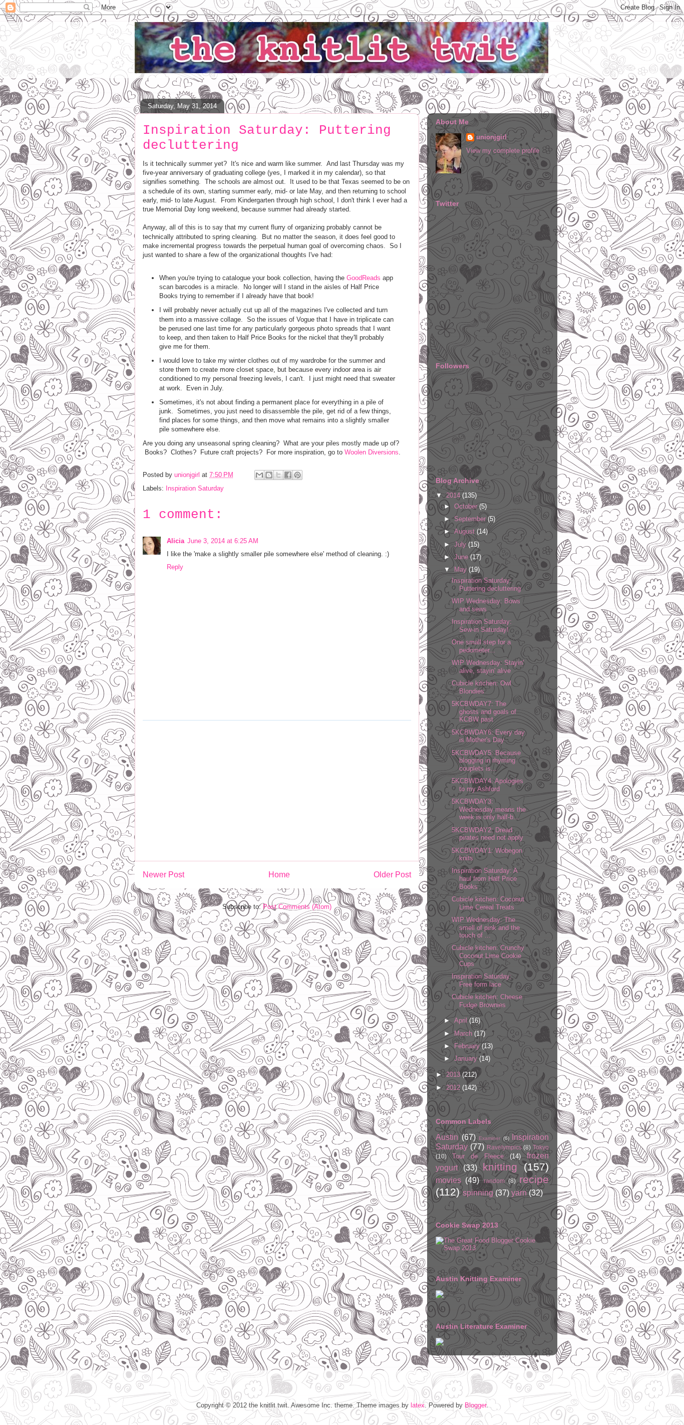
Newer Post (163, 874)
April (461, 1020)
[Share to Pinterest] (297, 475)
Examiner (489, 1138)
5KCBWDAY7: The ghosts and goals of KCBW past (484, 711)
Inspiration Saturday (195, 488)
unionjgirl (491, 137)
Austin (447, 1137)
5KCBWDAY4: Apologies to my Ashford (487, 785)
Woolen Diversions (372, 452)
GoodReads (364, 278)
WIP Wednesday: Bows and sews (486, 605)
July (461, 544)
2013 (454, 1074)
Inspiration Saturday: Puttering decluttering (486, 584)
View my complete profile (502, 150)
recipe (534, 1179)
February (468, 1046)
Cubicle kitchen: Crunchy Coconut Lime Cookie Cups (488, 955)
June (462, 557)
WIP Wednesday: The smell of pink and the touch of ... (486, 927)
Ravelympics (504, 1147)
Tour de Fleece (477, 1156)
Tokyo (541, 1147)
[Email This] (259, 475)
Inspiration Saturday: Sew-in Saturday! (482, 625)
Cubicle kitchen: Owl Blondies (481, 687)
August (465, 531)
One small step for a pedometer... (481, 646)
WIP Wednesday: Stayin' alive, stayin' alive (488, 666)
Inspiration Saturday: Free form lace (482, 980)
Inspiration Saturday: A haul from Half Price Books (484, 878)
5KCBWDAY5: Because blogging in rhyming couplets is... (486, 760)
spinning (478, 1193)
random (494, 1180)
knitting (500, 1166)
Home (279, 874)
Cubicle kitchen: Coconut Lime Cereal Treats (488, 903)
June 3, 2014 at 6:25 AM (222, 541)
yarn (519, 1193)
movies (448, 1180)
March (464, 1033)
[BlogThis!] (269, 475)
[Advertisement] (276, 790)
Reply (175, 567)
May (461, 569)
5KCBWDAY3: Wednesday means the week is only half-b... (489, 809)
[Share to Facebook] (288, 475)
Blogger (475, 1405)
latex (418, 1405)
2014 (454, 495)
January (466, 1058)
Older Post (392, 874)
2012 (454, 1087)
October (466, 506)
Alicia (175, 541)
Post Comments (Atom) (297, 906)
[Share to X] (278, 475)
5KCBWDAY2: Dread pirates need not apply (487, 834)
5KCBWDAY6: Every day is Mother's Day (488, 736)
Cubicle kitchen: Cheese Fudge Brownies (487, 1001)
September (471, 519)
